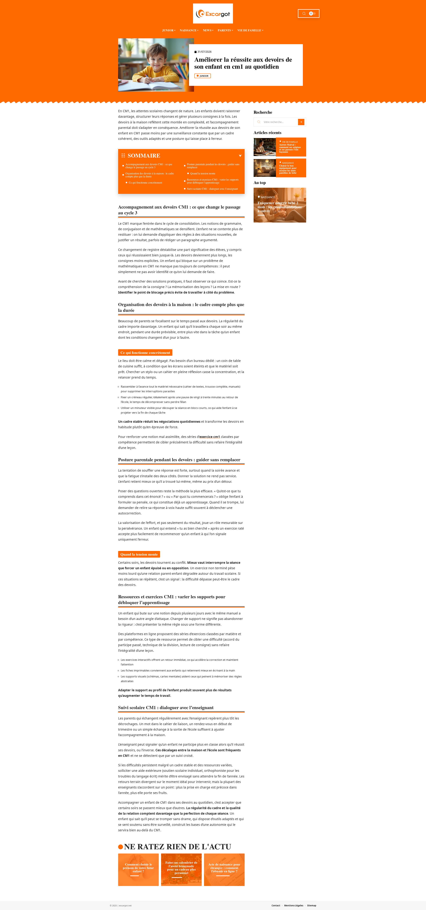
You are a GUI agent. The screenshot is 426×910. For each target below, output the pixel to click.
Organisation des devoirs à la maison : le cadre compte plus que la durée (149, 175)
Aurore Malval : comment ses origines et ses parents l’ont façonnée (290, 148)
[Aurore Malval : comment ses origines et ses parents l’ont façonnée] (265, 147)
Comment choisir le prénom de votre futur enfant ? (138, 868)
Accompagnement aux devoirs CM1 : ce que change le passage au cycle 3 (148, 165)
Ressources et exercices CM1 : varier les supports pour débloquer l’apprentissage (213, 181)
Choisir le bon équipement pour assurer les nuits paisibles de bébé (288, 169)
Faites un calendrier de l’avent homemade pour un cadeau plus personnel (181, 867)
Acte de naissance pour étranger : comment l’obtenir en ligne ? (224, 868)
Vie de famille (290, 142)
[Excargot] (213, 14)
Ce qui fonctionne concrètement (145, 182)
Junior (204, 76)
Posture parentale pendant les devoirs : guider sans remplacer (213, 165)
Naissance (288, 163)
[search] (304, 13)
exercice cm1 (209, 437)
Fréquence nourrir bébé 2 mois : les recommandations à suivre (280, 207)
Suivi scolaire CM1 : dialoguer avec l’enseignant (212, 188)
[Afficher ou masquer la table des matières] (201, 156)
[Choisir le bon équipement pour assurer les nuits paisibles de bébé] (265, 168)
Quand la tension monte (202, 173)
